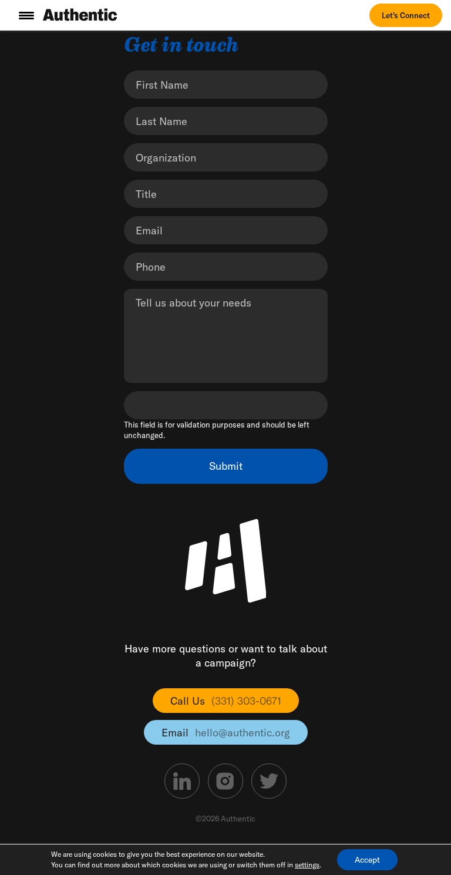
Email (225, 732)
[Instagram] (225, 781)
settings (307, 864)
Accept (367, 859)
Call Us (225, 701)
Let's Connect (406, 15)
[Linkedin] (182, 781)
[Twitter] (269, 781)
